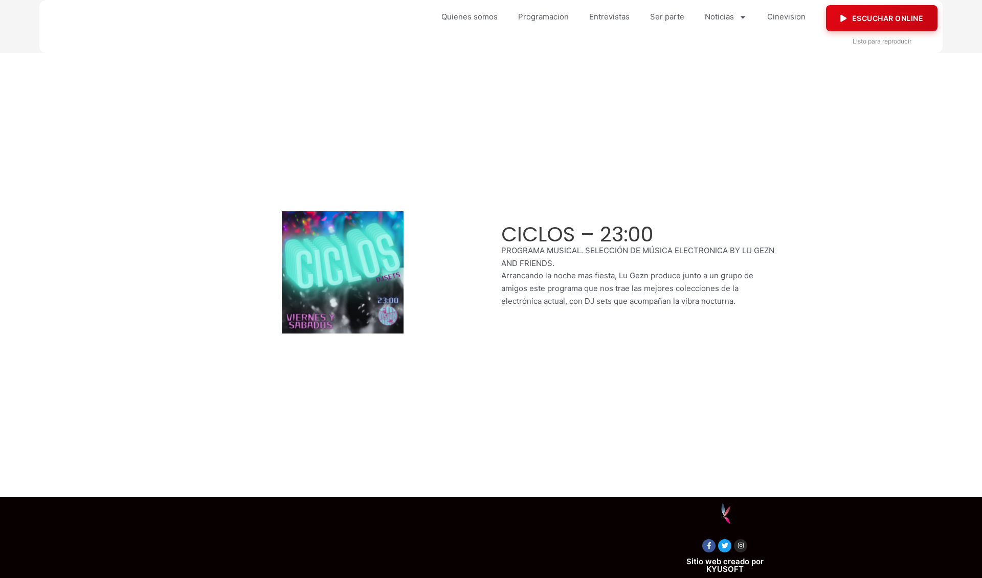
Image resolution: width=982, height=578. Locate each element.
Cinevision (786, 16)
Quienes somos (469, 16)
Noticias (719, 16)
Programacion (543, 16)
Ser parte (667, 16)
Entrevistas (609, 16)
